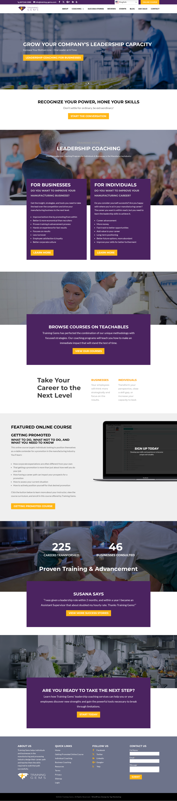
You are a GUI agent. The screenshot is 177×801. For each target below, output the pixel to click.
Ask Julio (142, 9)
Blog (132, 9)
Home (57, 750)
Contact (155, 9)
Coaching (76, 9)
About (65, 9)
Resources (59, 766)
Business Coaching (63, 762)
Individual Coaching (63, 758)
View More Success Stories (88, 613)
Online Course (150, 2)
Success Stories (96, 9)
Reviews (111, 9)
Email (132, 758)
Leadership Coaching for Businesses (53, 57)
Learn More (42, 252)
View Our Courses (88, 351)
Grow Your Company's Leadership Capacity (87, 44)
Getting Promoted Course (33, 506)
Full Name (134, 750)
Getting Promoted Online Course (69, 754)
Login (57, 782)
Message (134, 765)
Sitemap (58, 778)
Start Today (88, 714)
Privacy (58, 774)
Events (122, 9)
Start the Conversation (88, 116)
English (123, 2)
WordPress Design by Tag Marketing (106, 797)
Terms (57, 770)
